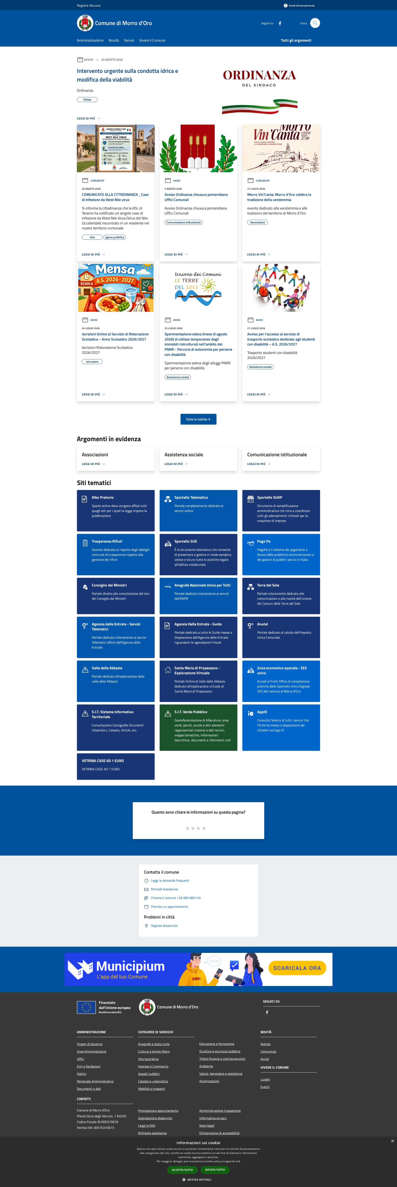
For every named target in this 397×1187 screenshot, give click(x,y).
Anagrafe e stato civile (154, 1043)
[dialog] (198, 1162)
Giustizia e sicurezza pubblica (219, 1051)
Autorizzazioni (209, 1081)
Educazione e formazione (216, 1043)
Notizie (265, 1043)
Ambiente (206, 1066)
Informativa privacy (213, 1118)
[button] (198, 1179)
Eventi (265, 1086)
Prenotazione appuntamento (158, 1110)
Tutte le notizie (196, 419)
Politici (81, 1073)
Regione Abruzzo (88, 5)
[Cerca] (315, 23)
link (238, 1161)
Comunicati (97, 181)
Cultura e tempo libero (154, 1051)
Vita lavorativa (148, 1058)
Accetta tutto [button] (182, 1170)
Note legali (206, 1125)
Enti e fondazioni (88, 1066)
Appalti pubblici (149, 1073)
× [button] (392, 1141)
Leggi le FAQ (146, 1125)
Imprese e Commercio (153, 1066)
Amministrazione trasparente (220, 1110)
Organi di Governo (89, 1043)
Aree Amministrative (91, 1051)
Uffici (80, 1058)
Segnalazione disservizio (155, 1118)
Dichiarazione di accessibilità (219, 1132)
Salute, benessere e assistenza (220, 1073)
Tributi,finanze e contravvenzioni (222, 1058)
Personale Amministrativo (95, 1081)
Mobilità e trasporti (151, 1088)
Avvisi (88, 59)
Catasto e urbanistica (153, 1081)
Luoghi (265, 1079)
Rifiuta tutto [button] (215, 1169)
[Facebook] (278, 23)
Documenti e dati (89, 1088)
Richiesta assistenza (152, 1132)
